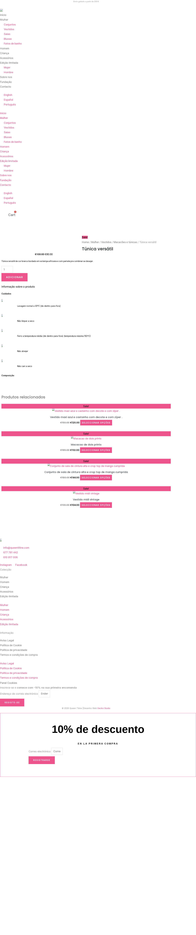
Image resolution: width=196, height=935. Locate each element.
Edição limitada (9, 62)
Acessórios (6, 58)
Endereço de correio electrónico (19, 693)
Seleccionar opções (96, 422)
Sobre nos (6, 77)
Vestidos (9, 29)
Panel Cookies (8, 682)
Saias (7, 33)
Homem (4, 48)
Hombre (8, 72)
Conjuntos (10, 24)
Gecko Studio (103, 708)
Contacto (5, 86)
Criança (4, 53)
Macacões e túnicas (125, 242)
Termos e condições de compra (19, 654)
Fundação (6, 81)
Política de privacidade (13, 649)
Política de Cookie (11, 645)
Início (3, 14)
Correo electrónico (40, 751)
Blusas (8, 38)
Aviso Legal (7, 640)
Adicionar (14, 277)
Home (85, 242)
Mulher (4, 19)
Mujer (7, 67)
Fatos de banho (13, 43)
